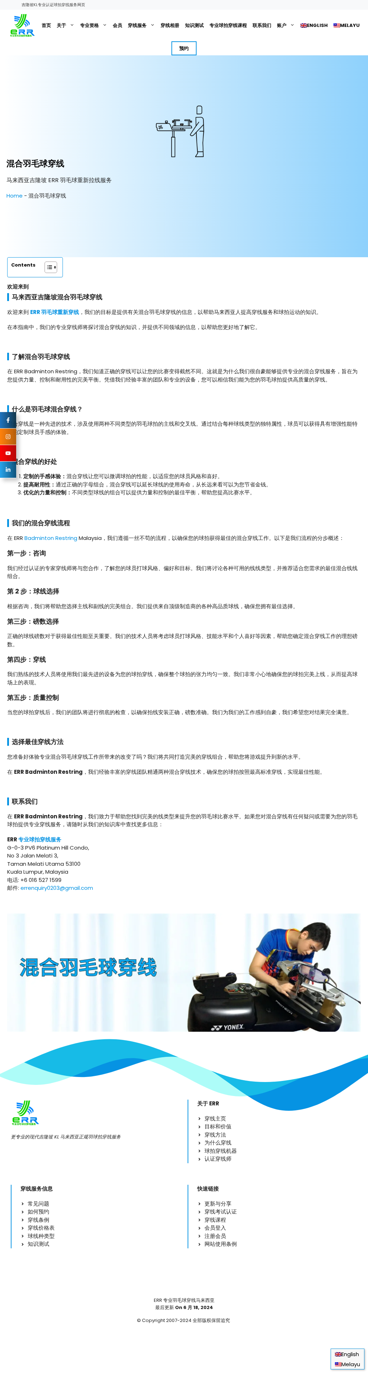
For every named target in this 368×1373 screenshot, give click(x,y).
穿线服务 (137, 25)
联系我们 (262, 25)
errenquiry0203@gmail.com (56, 888)
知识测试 (194, 25)
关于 (61, 25)
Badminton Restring (50, 538)
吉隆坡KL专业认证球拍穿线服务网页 (53, 5)
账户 (281, 25)
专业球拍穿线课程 (228, 25)
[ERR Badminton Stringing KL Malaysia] (22, 25)
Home (14, 195)
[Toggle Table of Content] (47, 267)
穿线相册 (170, 25)
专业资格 (89, 25)
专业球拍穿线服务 (39, 839)
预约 (184, 48)
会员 (117, 25)
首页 (46, 25)
